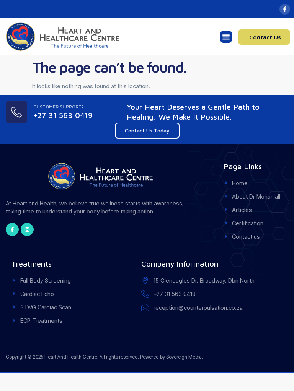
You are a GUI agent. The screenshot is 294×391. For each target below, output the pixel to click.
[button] (226, 37)
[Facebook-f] (284, 9)
